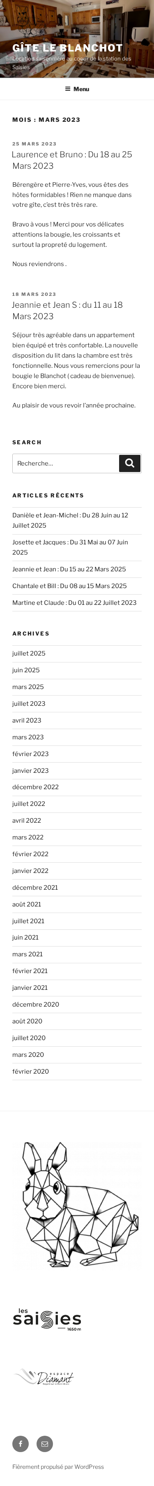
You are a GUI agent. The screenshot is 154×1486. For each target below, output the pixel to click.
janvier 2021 (30, 987)
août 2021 (26, 904)
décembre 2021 (35, 887)
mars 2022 (28, 837)
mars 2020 (28, 1055)
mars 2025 (28, 687)
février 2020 (30, 1071)
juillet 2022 (28, 804)
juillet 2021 (28, 921)
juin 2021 (25, 937)
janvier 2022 (30, 871)
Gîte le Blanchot (68, 48)
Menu (81, 88)
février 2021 (30, 971)
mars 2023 (28, 737)
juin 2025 (26, 670)
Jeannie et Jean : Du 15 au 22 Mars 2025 (69, 569)
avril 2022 (26, 820)
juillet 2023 (29, 703)
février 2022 (30, 854)
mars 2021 (27, 954)
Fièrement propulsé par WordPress (58, 1466)
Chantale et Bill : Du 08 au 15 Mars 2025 (69, 586)
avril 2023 (26, 720)
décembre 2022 (35, 787)
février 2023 (30, 754)
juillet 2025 (29, 653)
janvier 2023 (30, 770)
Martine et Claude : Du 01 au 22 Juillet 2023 (74, 602)
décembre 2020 (35, 1004)
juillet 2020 (29, 1038)
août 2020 (27, 1021)
